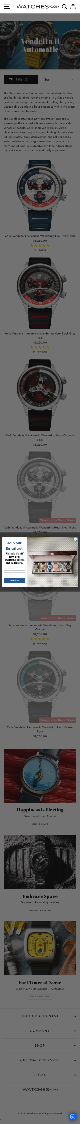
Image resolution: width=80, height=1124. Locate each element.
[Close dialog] (75, 539)
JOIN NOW (14, 580)
